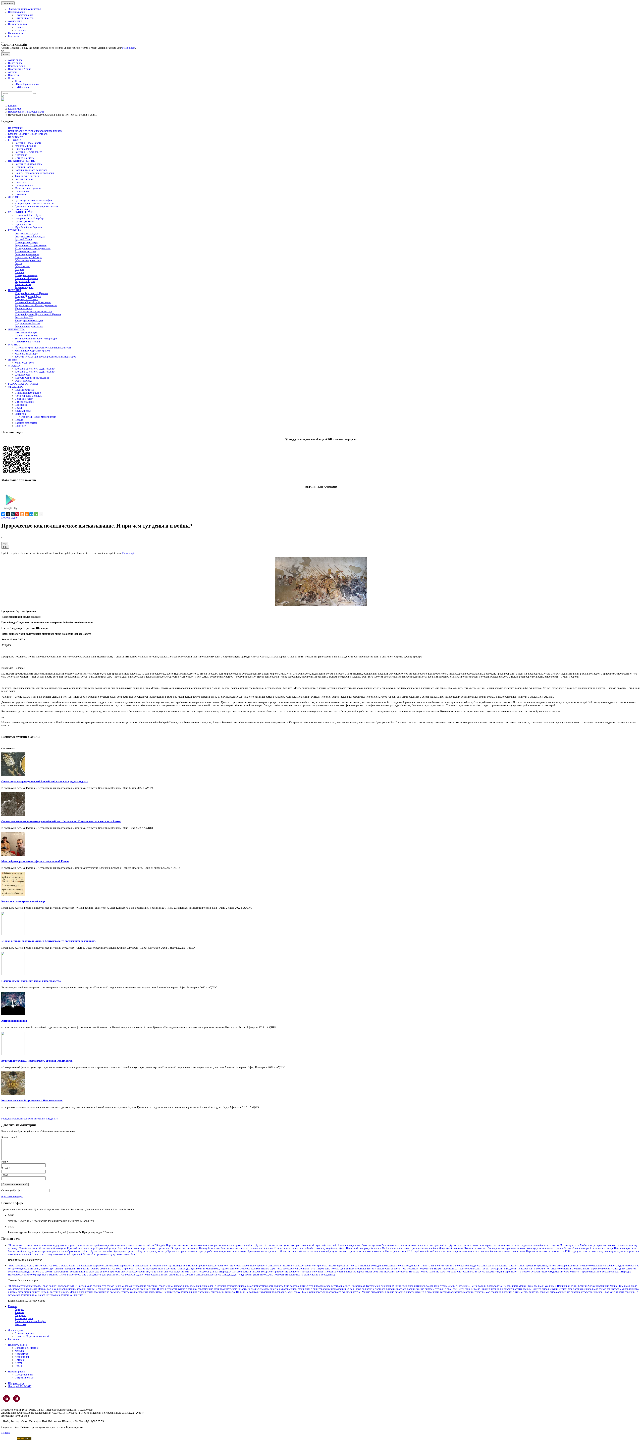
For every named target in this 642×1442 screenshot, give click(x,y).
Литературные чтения (27, 341)
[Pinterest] (17, 514)
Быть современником (27, 254)
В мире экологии (24, 401)
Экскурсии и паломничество (24, 9)
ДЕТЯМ (12, 359)
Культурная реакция (26, 275)
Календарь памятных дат (29, 320)
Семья (18, 407)
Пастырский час (24, 185)
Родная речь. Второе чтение (30, 245)
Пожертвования (24, 15)
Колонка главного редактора (31, 170)
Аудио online (15, 60)
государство (8, 1118)
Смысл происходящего (28, 392)
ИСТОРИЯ (14, 290)
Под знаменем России (27, 323)
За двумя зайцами (25, 281)
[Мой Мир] (31, 514)
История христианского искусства (34, 203)
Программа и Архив (19, 69)
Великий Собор (24, 167)
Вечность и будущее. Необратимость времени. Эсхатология (37, 1060)
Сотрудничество (24, 18)
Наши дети (21, 425)
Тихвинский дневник (27, 176)
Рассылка (13, 1339)
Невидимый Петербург (28, 215)
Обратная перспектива (28, 260)
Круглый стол (23, 410)
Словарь (19, 272)
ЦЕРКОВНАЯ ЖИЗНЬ (21, 161)
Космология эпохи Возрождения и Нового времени (32, 1100)
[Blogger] (22, 514)
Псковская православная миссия (33, 311)
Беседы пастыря (24, 179)
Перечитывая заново (26, 335)
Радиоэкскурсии (24, 287)
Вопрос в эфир (16, 66)
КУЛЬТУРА (14, 108)
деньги (54, 1118)
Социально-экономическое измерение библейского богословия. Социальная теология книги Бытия (61, 821)
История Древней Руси (28, 296)
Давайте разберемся (26, 422)
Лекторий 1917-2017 (19, 1386)
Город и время (23, 224)
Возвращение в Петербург (30, 218)
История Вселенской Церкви (31, 293)
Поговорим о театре (26, 242)
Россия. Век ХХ (24, 317)
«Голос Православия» (27, 84)
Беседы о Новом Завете (28, 142)
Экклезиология (23, 148)
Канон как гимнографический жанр (23, 901)
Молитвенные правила (28, 188)
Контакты (13, 36)
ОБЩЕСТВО (15, 386)
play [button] (5, 543)
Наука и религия (24, 389)
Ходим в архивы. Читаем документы (36, 305)
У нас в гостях (23, 284)
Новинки (20, 27)
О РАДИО (14, 365)
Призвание (21, 404)
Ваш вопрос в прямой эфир (30, 1321)
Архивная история (25, 251)
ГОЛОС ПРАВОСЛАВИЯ (23, 383)
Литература (21, 1353)
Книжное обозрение (26, 278)
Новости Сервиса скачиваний (32, 377)
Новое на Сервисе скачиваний (32, 1336)
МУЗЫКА (14, 344)
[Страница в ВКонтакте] (6, 1398)
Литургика (21, 154)
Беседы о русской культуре (30, 236)
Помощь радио (16, 12)
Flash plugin (128, 47)
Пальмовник (22, 191)
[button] (2, 42)
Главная (12, 105)
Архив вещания (24, 1318)
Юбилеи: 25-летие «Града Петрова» (28, 133)
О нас (11, 78)
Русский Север (23, 239)
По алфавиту (15, 136)
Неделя (19, 419)
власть (18, 1118)
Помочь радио (9, 517)
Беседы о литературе (26, 233)
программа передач (12, 1196)
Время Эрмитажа (24, 221)
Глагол (18, 263)
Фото (18, 81)
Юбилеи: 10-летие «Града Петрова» (35, 371)
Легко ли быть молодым (28, 395)
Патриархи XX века (26, 299)
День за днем (15, 1330)
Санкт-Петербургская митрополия (34, 173)
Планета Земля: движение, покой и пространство (31, 981)
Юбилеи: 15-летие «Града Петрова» (35, 368)
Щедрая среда (22, 374)
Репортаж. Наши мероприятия (38, 416)
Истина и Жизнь (24, 158)
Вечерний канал (24, 398)
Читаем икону (23, 209)
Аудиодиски (15, 21)
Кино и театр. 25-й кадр (28, 257)
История (19, 1359)
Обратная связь (23, 380)
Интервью (20, 30)
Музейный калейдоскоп (28, 227)
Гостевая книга (16, 33)
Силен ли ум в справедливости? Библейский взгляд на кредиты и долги (44, 781)
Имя (4, 1161)
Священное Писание (26, 1347)
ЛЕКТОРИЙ (15, 197)
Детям (18, 1362)
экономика (28, 1118)
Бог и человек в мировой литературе (36, 338)
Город (4, 1174)
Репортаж (20, 413)
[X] (8, 514)
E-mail (5, 1168)
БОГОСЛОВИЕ (17, 139)
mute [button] (5, 547)
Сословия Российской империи (33, 302)
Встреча (19, 269)
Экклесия (20, 182)
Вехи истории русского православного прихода (35, 130)
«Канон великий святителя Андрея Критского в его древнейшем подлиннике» (48, 941)
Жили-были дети (24, 362)
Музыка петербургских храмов (32, 350)
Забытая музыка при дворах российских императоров (45, 356)
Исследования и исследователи (26, 111)
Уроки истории (23, 308)
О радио (19, 1309)
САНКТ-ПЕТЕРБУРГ (20, 212)
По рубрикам (15, 127)
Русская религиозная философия (33, 200)
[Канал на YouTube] (16, 1398)
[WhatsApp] (36, 514)
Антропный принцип (14, 1020)
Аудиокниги (22, 1356)
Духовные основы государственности (36, 206)
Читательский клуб (26, 332)
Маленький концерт (26, 353)
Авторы (12, 72)
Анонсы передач (24, 1333)
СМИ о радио (22, 87)
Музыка (19, 1350)
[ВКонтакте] (3, 514)
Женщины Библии (25, 145)
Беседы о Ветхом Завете (28, 151)
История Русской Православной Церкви (38, 314)
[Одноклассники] (27, 514)
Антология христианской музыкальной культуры (43, 347)
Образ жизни (22, 266)
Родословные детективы (29, 326)
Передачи (13, 75)
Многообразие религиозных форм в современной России (35, 861)
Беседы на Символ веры (28, 164)
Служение (20, 194)
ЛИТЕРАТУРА (16, 329)
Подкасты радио (17, 24)
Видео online (15, 63)
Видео (18, 1365)
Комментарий (9, 1137)
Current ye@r (9, 1190)
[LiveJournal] (13, 514)
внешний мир (42, 1118)
